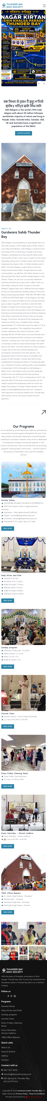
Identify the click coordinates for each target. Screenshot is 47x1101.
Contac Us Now (23, 133)
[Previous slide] (39, 83)
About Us (5, 1047)
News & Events (8, 1051)
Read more (7, 528)
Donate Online (8, 1006)
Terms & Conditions (37, 1094)
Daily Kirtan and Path (11, 1010)
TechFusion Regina (34, 1097)
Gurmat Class (7, 1018)
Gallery (4, 1055)
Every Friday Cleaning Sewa (11, 1024)
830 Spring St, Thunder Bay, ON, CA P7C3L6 (16, 1080)
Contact (5, 1060)
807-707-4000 (10, 1070)
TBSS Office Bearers (10, 1037)
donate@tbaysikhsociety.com (17, 1074)
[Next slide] (44, 83)
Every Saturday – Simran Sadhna (9, 1031)
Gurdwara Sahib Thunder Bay (29, 1091)
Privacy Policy (22, 1094)
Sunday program (9, 1014)
